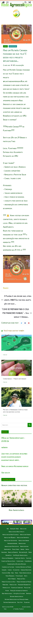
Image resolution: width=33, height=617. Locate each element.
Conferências (28, 561)
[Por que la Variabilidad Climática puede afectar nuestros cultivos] (16, 389)
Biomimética (9, 555)
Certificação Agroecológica (20, 555)
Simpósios (28, 593)
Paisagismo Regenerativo (24, 584)
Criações (4, 570)
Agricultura (23, 529)
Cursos (10, 570)
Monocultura (13, 584)
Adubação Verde (14, 529)
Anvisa (27, 549)
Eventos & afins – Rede (8, 573)
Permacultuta (6, 587)
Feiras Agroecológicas (25, 573)
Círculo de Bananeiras (7, 558)
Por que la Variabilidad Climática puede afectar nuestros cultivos (15, 410)
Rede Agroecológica (12, 46)
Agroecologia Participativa (12, 546)
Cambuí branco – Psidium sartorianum (14, 378)
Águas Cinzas (15, 549)
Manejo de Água (21, 579)
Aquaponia (4, 552)
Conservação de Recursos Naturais (16, 564)
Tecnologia (27, 602)
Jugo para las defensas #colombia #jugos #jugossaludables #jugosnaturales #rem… (14, 456)
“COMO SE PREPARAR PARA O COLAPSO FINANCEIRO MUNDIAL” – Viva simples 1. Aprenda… (15, 313)
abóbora (4, 447)
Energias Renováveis (26, 570)
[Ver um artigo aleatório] (30, 2)
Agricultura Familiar (25, 534)
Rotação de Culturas (19, 593)
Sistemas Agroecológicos (16, 596)
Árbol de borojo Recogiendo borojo (14, 466)
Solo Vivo (20, 602)
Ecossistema (16, 570)
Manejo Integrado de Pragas (24, 582)
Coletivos (28, 558)
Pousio (7, 590)
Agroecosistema (24, 546)
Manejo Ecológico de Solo (8, 582)
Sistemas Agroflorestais (9, 602)
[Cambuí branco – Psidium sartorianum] (16, 361)
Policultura (27, 587)
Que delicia (5, 472)
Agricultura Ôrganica (9, 537)
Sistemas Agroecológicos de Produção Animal (16, 599)
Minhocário (5, 584)
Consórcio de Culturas (8, 567)
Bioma (30, 552)
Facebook (5, 46)
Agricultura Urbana (24, 540)
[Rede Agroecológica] (3, 2)
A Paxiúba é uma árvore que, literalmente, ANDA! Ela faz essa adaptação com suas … (17, 300)
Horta (25, 576)
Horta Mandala (12, 579)
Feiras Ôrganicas (10, 576)
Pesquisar (30, 425)
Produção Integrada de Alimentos (19, 590)
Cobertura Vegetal (20, 558)
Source (5, 287)
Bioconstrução (23, 552)
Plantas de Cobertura (17, 587)
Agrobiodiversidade (12, 543)
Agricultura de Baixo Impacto (16, 532)
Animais (22, 549)
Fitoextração (19, 576)
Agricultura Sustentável (10, 540)
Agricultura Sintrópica (23, 537)
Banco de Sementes (13, 552)
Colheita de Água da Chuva (8, 561)
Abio (8, 529)
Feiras (16, 573)
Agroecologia (22, 543)
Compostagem (19, 561)
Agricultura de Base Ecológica (10, 534)
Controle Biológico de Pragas (23, 567)
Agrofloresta (7, 549)
